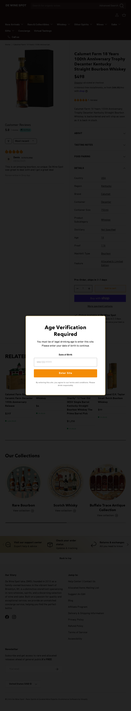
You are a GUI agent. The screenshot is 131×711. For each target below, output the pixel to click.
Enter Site (65, 373)
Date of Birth (65, 355)
